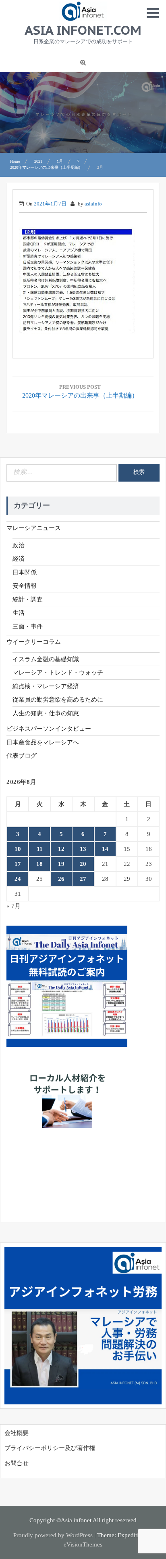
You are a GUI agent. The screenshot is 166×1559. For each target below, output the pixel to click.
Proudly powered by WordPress (53, 1535)
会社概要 (16, 1433)
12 (61, 849)
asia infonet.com (83, 29)
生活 (18, 613)
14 (105, 849)
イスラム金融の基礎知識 (45, 659)
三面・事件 (27, 626)
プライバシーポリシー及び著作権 (49, 1448)
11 (40, 849)
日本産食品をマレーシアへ (42, 742)
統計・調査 (27, 599)
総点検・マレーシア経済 (45, 686)
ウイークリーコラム (33, 642)
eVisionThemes (83, 1544)
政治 (18, 545)
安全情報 (24, 586)
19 (61, 864)
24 (18, 879)
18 (39, 864)
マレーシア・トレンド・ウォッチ (57, 672)
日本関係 (24, 572)
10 (18, 849)
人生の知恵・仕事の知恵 (45, 713)
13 (83, 849)
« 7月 (13, 906)
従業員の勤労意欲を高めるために (57, 699)
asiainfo (93, 204)
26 (61, 879)
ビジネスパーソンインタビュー (48, 728)
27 (83, 879)
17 (18, 864)
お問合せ (16, 1463)
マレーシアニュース (33, 528)
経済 (18, 558)
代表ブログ (21, 755)
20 (83, 864)
